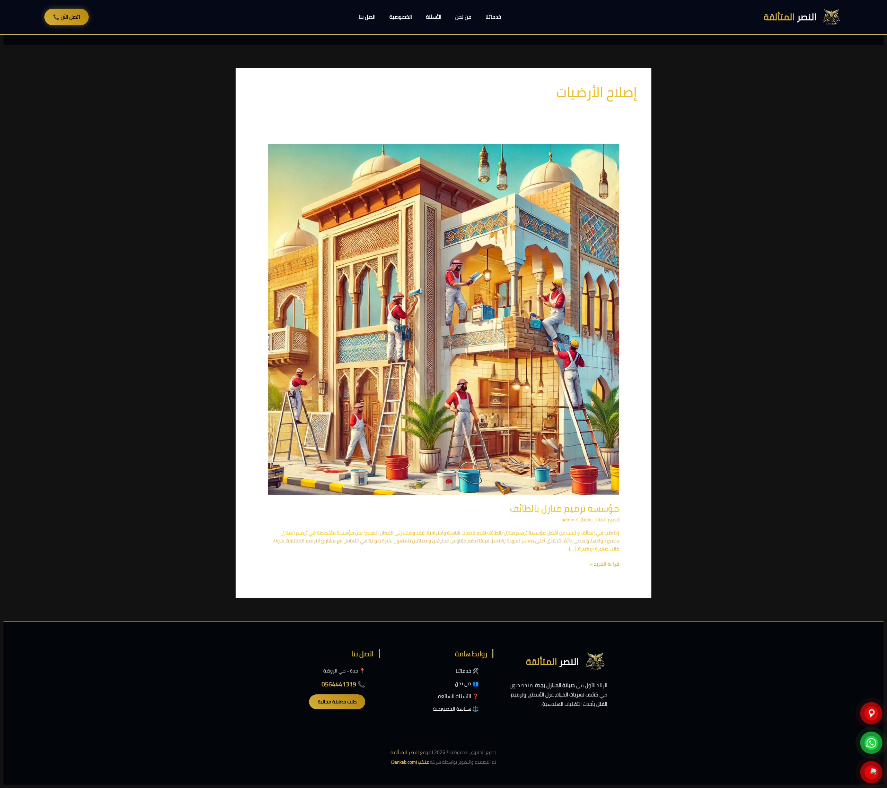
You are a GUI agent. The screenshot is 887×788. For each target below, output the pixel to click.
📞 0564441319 (343, 684)
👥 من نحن (467, 683)
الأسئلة (433, 17)
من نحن (463, 17)
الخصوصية (400, 17)
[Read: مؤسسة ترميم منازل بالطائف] (443, 319)
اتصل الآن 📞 (66, 17)
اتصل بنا (367, 17)
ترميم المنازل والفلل (599, 519)
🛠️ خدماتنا (467, 671)
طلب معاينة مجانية (337, 701)
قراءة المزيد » (604, 564)
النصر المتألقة (404, 752)
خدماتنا (493, 17)
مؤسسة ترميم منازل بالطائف (564, 508)
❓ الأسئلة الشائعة (458, 696)
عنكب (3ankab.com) (410, 762)
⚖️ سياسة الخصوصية (456, 709)
